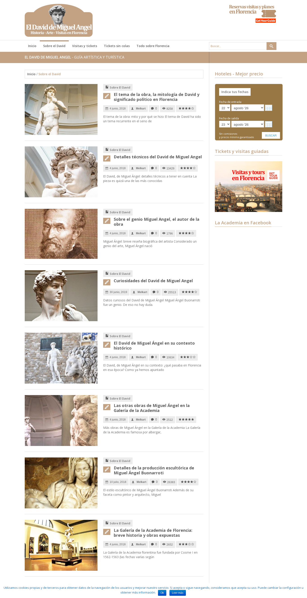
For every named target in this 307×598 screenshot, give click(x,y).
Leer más (177, 592)
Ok (162, 592)
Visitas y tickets (84, 46)
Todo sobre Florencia (152, 46)
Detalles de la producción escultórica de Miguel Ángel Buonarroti (154, 470)
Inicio (32, 46)
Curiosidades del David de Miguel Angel (153, 280)
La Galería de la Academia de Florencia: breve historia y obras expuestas (153, 533)
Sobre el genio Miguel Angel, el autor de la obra (156, 222)
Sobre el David (54, 46)
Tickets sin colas (117, 46)
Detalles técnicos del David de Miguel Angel (158, 156)
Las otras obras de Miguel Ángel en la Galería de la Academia (152, 408)
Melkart (141, 108)
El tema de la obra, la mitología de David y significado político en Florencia (156, 97)
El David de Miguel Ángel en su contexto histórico (154, 345)
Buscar (271, 135)
